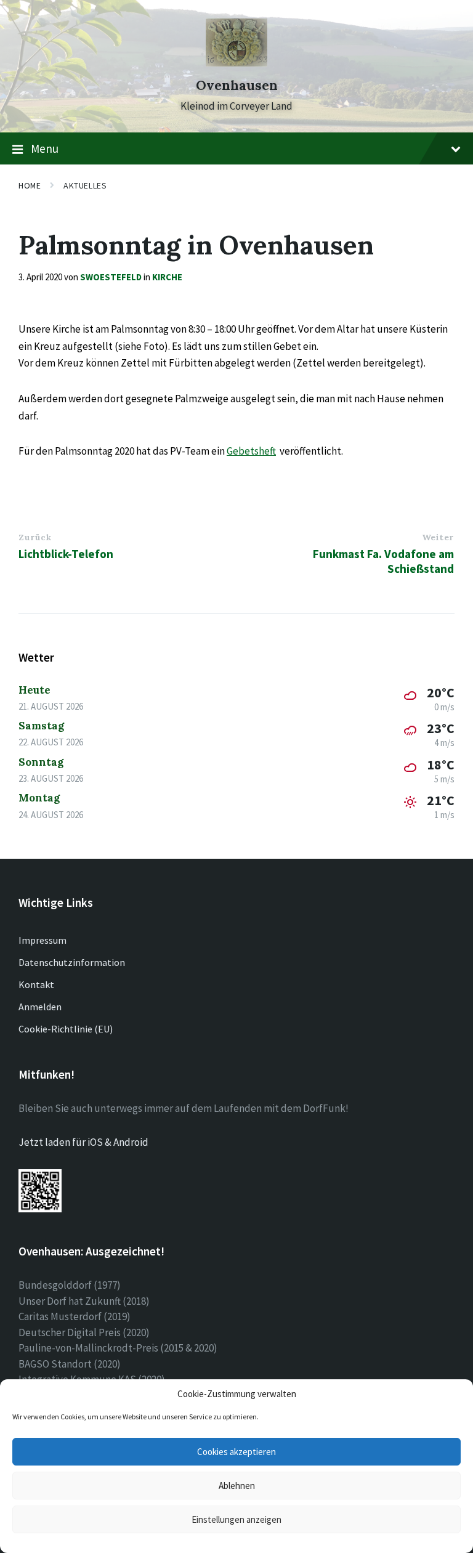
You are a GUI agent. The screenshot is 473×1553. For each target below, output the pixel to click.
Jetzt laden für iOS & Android (83, 1142)
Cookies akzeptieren (236, 1452)
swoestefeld (111, 277)
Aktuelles (85, 185)
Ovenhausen (237, 85)
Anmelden (40, 1006)
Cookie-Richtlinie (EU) (65, 1029)
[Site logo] (236, 63)
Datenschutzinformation (71, 962)
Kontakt (36, 984)
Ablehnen (237, 1485)
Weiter (438, 537)
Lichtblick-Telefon (65, 553)
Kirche (167, 277)
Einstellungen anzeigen (236, 1519)
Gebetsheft (251, 451)
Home (29, 185)
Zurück (34, 537)
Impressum (42, 940)
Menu (45, 148)
